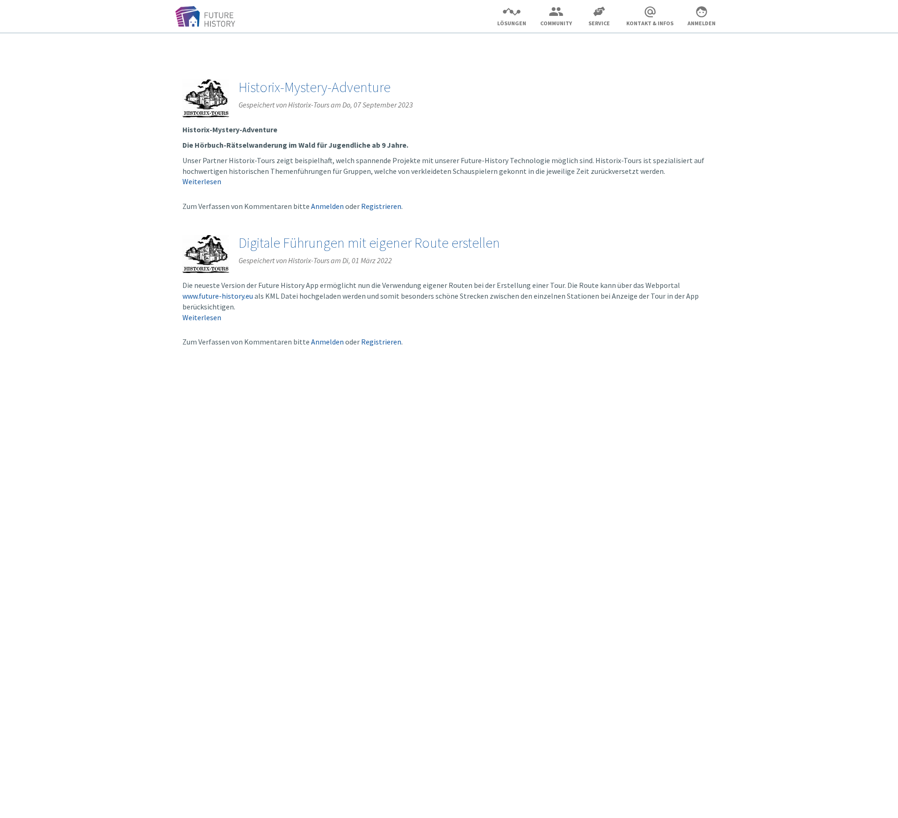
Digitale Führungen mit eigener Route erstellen (369, 242)
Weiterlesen (201, 181)
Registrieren (381, 206)
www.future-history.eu (217, 296)
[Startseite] (208, 18)
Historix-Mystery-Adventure (315, 87)
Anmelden (327, 206)
